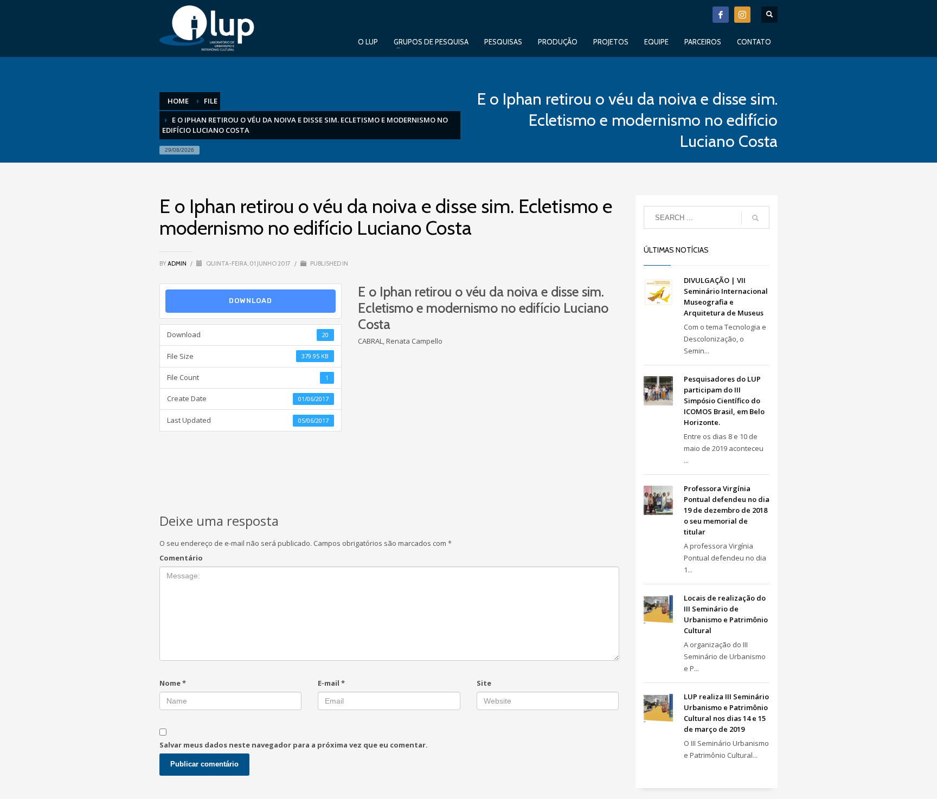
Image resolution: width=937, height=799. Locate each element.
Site (484, 683)
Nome (172, 683)
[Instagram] (742, 15)
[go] (755, 218)
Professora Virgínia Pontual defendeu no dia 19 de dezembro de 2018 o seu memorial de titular (726, 510)
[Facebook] (721, 15)
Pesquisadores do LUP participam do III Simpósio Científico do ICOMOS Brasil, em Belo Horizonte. (724, 400)
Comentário (181, 558)
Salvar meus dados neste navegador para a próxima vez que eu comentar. (293, 745)
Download (250, 301)
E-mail (331, 683)
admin (178, 263)
